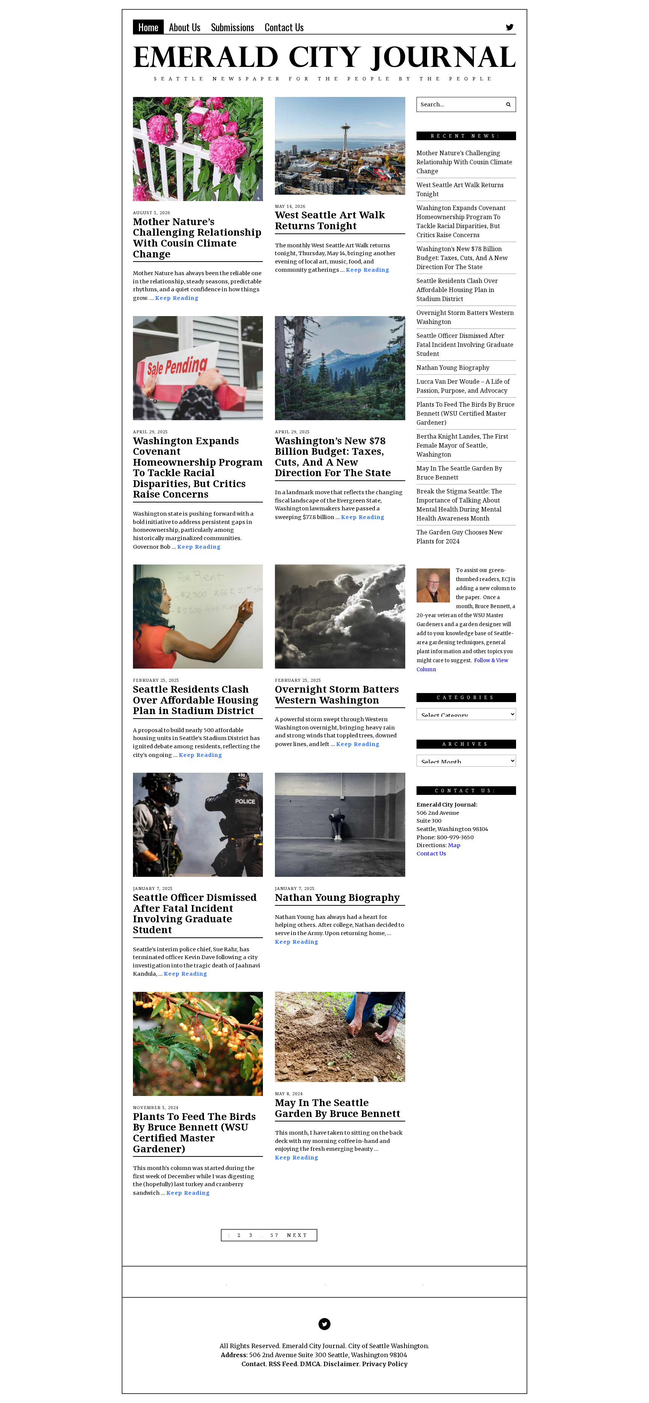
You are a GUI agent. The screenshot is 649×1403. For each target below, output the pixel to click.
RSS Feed (283, 1364)
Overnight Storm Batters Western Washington (337, 694)
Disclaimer (341, 1364)
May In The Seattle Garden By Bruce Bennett (337, 1108)
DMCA (310, 1364)
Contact (253, 1364)
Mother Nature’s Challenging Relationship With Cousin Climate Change (197, 237)
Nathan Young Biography (337, 897)
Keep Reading (177, 297)
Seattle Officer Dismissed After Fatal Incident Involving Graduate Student (195, 913)
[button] (508, 104)
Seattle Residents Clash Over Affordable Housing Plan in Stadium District (195, 699)
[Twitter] (509, 27)
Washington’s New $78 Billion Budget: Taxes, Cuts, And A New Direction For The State (333, 457)
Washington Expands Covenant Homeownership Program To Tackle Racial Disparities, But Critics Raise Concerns (198, 467)
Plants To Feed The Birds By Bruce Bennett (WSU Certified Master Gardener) (194, 1132)
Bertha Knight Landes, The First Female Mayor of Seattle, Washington (462, 445)
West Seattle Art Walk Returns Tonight (330, 220)
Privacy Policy (385, 1364)
